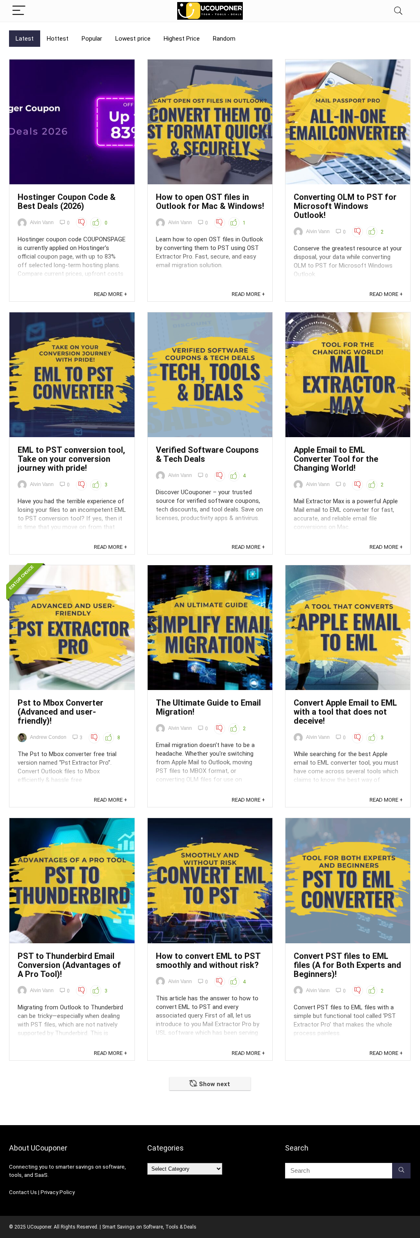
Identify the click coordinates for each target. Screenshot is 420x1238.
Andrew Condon (48, 737)
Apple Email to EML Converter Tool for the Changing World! (336, 459)
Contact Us (23, 1192)
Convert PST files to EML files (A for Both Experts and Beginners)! (347, 965)
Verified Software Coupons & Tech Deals (207, 454)
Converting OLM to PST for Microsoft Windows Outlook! (345, 206)
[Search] (398, 11)
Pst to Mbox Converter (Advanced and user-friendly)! (60, 712)
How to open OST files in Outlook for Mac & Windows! (210, 201)
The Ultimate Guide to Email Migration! (208, 707)
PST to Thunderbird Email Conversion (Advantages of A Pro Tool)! (69, 965)
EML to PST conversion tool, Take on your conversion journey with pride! (71, 459)
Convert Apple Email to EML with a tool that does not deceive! (345, 712)
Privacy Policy (58, 1192)
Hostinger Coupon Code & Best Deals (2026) (67, 201)
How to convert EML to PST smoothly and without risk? (208, 960)
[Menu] (19, 11)
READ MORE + (110, 294)
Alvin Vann (42, 222)
